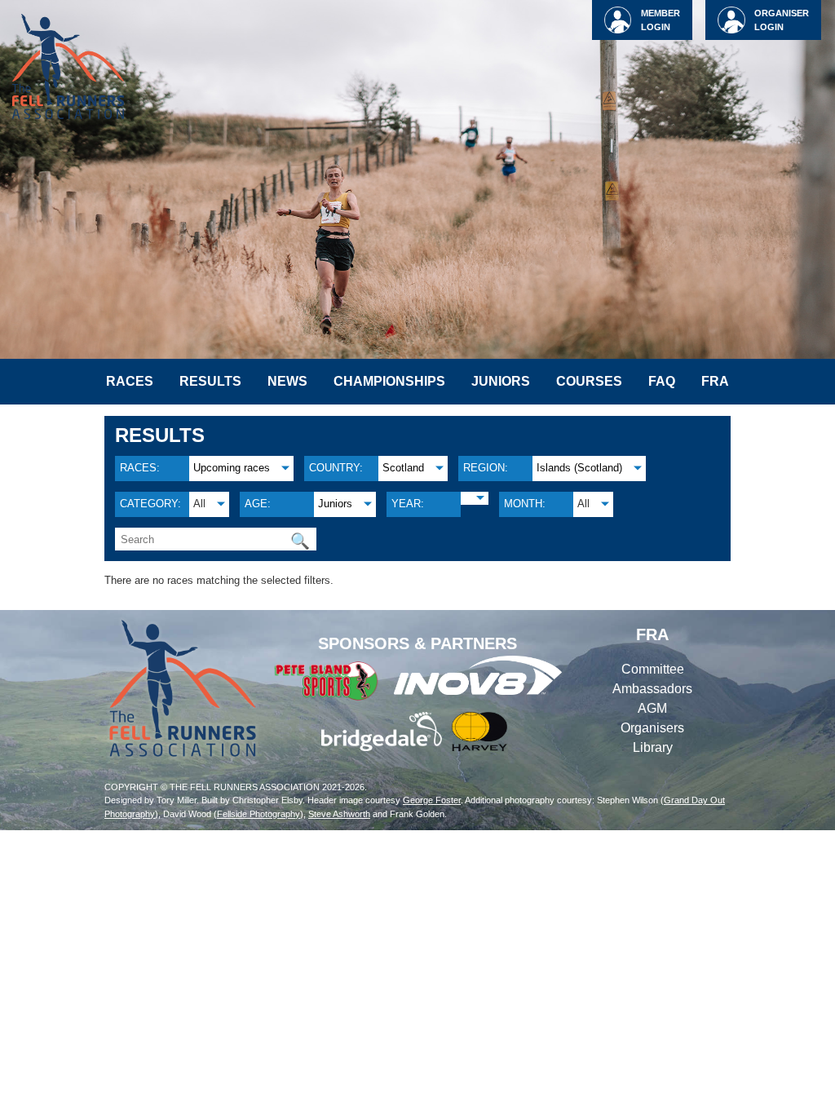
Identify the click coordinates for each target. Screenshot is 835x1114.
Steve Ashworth (339, 814)
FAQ (661, 381)
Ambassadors (652, 689)
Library (653, 747)
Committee (652, 669)
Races (129, 381)
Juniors (500, 381)
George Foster (432, 800)
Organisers (652, 728)
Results (210, 381)
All (199, 503)
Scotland (403, 468)
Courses (589, 381)
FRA (715, 381)
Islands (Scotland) (579, 468)
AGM (652, 708)
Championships (389, 381)
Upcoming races (231, 468)
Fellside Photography (258, 814)
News (287, 381)
